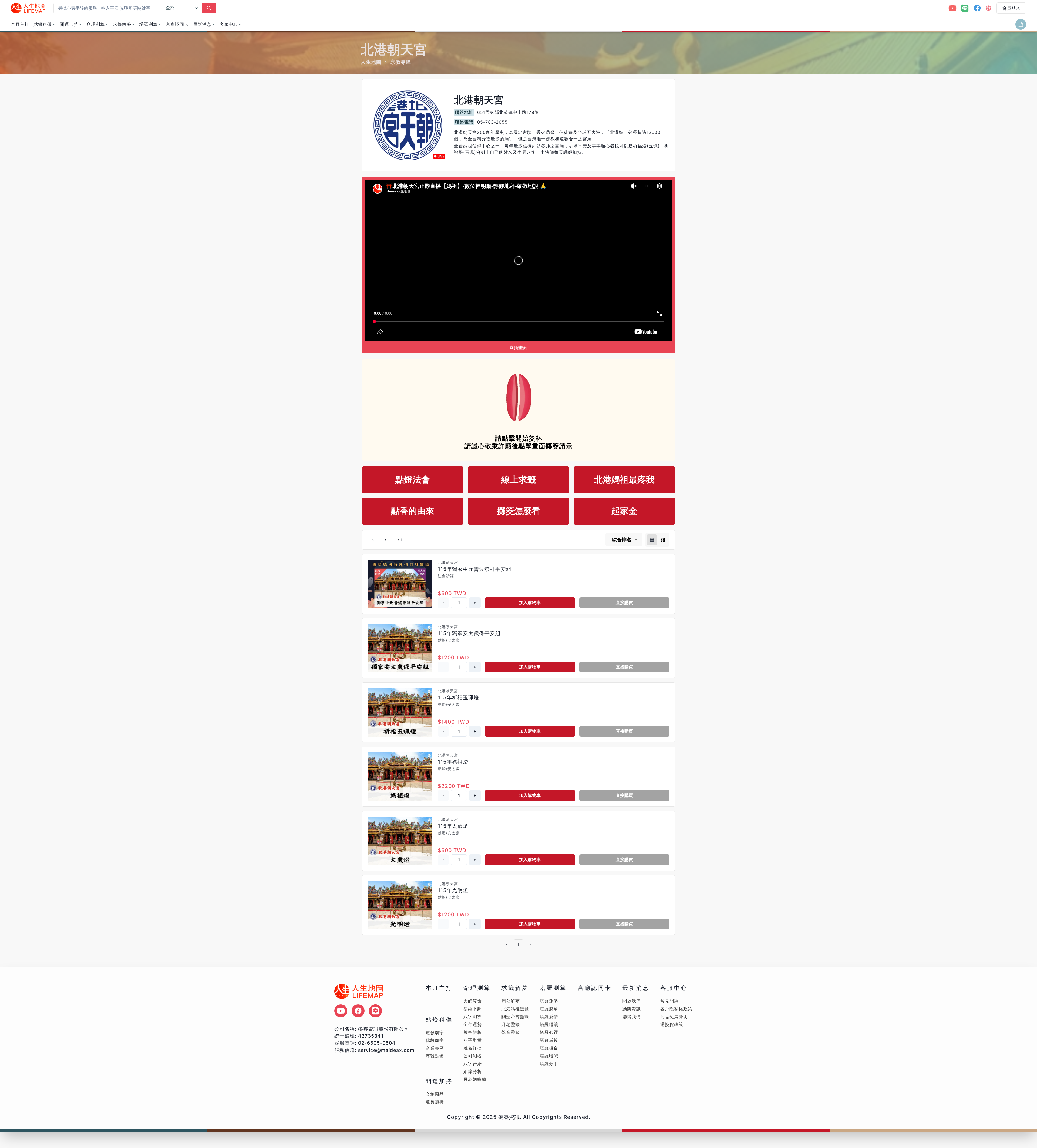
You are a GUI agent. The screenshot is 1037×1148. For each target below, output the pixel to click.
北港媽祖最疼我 (624, 479)
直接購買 (624, 602)
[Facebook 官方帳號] (977, 8)
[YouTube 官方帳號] (952, 8)
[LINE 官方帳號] (965, 8)
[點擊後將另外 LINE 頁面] (375, 1010)
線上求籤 (518, 479)
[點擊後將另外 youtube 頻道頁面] (340, 1010)
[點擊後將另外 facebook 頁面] (358, 1010)
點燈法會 (412, 479)
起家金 (624, 511)
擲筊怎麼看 (518, 511)
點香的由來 (412, 511)
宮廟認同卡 (177, 24)
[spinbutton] (459, 602)
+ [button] (474, 602)
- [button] (443, 602)
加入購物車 (530, 602)
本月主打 (20, 24)
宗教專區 (400, 62)
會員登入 (1011, 8)
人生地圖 (371, 62)
